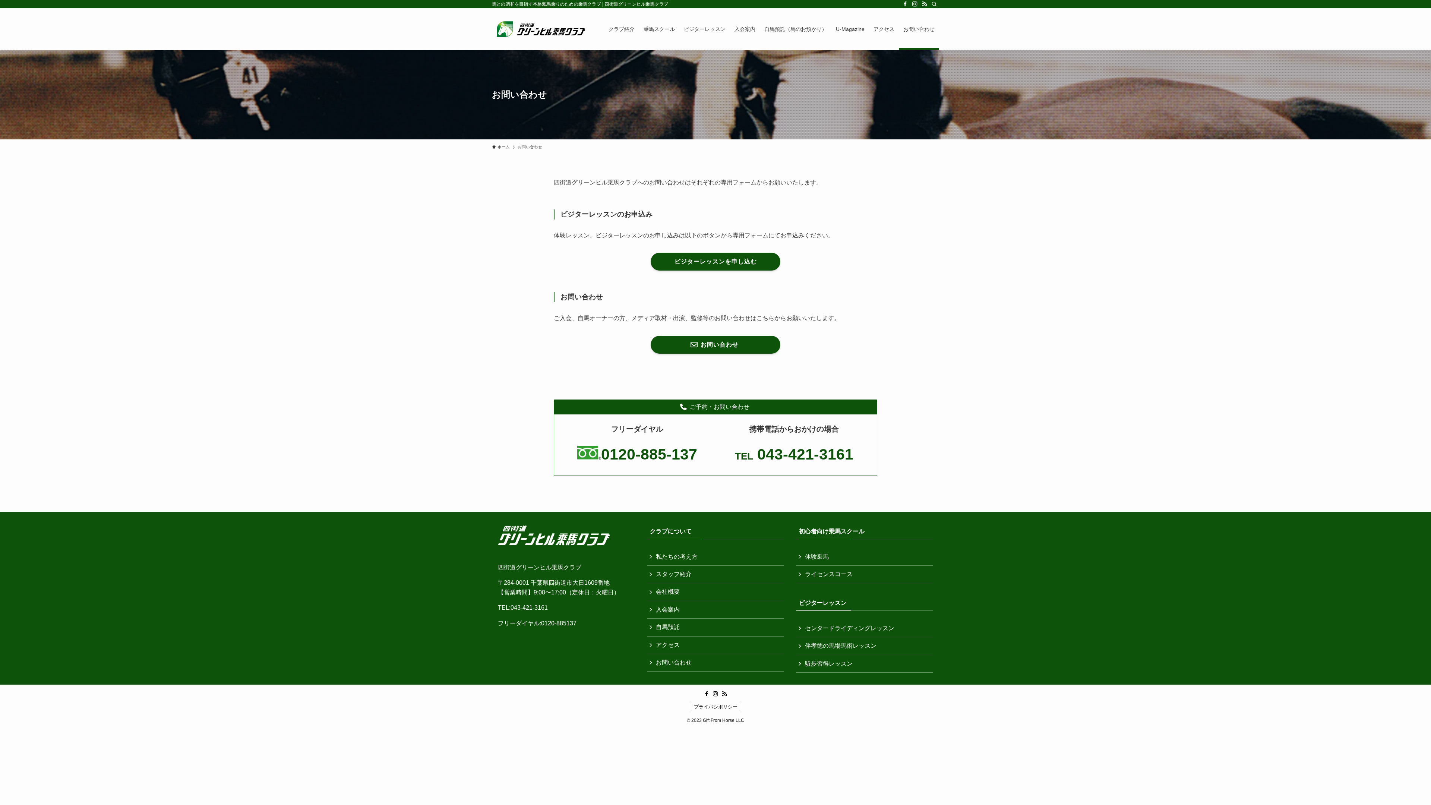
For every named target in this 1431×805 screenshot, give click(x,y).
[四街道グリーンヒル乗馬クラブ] (540, 29)
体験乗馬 (817, 556)
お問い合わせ (674, 662)
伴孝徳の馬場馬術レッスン (840, 646)
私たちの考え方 (677, 556)
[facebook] (905, 4)
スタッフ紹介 (674, 574)
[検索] (934, 4)
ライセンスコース (829, 574)
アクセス (668, 645)
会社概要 (668, 591)
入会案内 (668, 609)
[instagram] (915, 4)
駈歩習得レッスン (829, 663)
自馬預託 (668, 627)
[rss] (924, 4)
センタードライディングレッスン (849, 628)
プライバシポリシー (715, 707)
